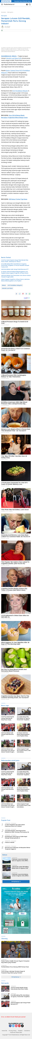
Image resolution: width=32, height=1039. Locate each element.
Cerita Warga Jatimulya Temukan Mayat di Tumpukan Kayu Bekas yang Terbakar (13, 972)
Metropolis (4, 15)
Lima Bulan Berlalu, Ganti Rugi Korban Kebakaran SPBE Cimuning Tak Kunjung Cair (17, 831)
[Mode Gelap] (27, 4)
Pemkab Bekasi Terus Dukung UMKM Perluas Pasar (15, 967)
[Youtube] (19, 1025)
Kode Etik (4, 1030)
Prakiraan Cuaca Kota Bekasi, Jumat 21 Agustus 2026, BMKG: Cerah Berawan (20, 875)
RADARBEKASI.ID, (6, 56)
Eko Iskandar (7, 26)
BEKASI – (14, 56)
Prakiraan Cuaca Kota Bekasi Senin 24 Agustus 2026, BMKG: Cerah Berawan (20, 859)
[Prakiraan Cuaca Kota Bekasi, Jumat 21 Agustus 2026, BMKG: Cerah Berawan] (6, 875)
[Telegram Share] (26, 294)
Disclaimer (27, 1030)
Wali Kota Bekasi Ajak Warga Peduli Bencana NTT (15, 269)
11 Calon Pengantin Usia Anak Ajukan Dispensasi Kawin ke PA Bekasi (15, 825)
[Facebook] (10, 1025)
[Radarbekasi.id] (16, 1023)
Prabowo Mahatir (9, 842)
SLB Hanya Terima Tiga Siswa (18, 199)
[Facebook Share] (16, 294)
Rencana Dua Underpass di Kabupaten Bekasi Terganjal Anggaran (17, 848)
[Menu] (2, 4)
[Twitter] (13, 1025)
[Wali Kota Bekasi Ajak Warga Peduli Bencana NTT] (8, 727)
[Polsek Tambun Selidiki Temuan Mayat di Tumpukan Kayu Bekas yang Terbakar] (16, 949)
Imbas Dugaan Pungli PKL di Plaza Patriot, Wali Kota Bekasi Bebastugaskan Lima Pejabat (15, 280)
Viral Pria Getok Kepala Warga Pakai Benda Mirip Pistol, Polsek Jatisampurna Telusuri (14, 260)
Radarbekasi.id (9, 4)
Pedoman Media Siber (16, 1032)
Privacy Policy (12, 1030)
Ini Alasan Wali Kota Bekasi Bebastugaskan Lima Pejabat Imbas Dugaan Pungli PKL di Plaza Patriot (14, 272)
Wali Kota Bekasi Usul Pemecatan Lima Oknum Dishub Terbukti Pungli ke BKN (16, 276)
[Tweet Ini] (19, 294)
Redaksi (20, 1030)
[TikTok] (22, 1026)
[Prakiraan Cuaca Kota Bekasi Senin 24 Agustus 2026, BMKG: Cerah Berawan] (6, 860)
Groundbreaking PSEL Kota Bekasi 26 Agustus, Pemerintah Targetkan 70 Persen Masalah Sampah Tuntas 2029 (15, 265)
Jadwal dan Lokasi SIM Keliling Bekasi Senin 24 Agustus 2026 (20, 867)
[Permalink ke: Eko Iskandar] (2, 27)
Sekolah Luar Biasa (7, 288)
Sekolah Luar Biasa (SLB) (13, 58)
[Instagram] (16, 1025)
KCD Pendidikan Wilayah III (15, 285)
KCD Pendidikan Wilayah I (20, 91)
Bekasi (4, 285)
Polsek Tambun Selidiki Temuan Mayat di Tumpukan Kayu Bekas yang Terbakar (15, 961)
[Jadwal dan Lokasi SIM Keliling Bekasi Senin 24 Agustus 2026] (6, 868)
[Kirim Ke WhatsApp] (29, 294)
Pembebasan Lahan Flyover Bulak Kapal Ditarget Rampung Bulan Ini (16, 837)
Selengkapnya (15, 881)
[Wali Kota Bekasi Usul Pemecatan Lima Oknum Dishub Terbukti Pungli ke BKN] (8, 743)
